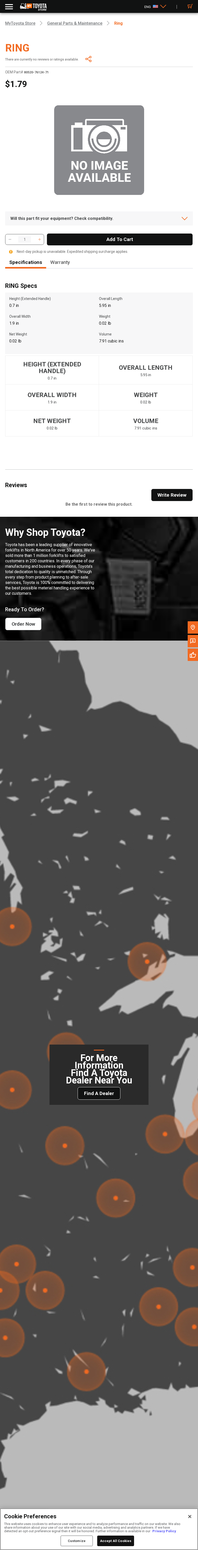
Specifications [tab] (25, 262)
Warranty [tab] (60, 262)
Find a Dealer (99, 1093)
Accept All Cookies (115, 1541)
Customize (77, 1541)
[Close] (189, 1516)
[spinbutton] (24, 239)
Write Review (172, 495)
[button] (10, 239)
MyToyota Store (20, 23)
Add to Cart (119, 239)
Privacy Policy (164, 1531)
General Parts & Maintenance (74, 23)
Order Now (23, 624)
